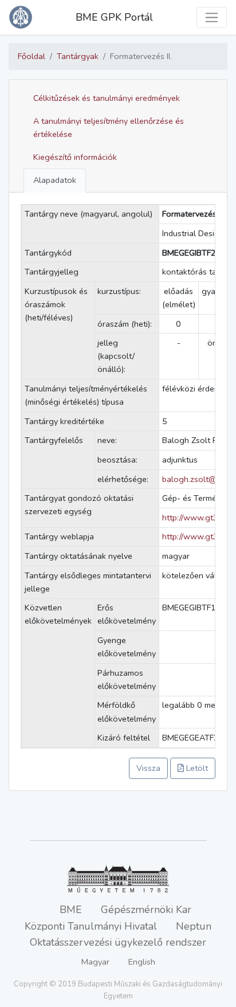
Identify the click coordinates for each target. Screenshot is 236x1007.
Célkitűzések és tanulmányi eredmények (106, 98)
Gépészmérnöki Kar (146, 909)
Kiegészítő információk (75, 157)
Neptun (193, 926)
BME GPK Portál (114, 17)
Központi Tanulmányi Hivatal (91, 926)
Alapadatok (54, 180)
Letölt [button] (196, 768)
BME (71, 909)
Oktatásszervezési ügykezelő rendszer (118, 942)
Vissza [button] (148, 768)
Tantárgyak (78, 56)
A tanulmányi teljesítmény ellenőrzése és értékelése (108, 127)
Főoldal (31, 56)
